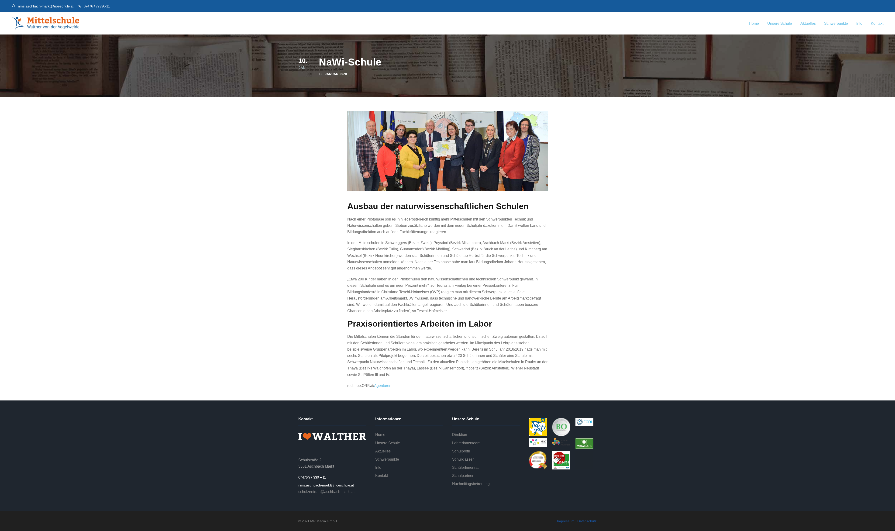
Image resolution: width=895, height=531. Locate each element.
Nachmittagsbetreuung (471, 484)
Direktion (459, 435)
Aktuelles (808, 23)
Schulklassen (463, 459)
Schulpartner (462, 476)
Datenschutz (587, 521)
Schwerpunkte (836, 23)
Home (754, 23)
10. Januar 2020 (333, 74)
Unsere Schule (779, 23)
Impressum (566, 521)
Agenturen (382, 386)
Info (859, 23)
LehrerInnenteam (466, 443)
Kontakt (877, 23)
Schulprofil (461, 451)
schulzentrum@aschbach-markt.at (326, 492)
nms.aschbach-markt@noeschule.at (326, 485)
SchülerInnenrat (465, 467)
